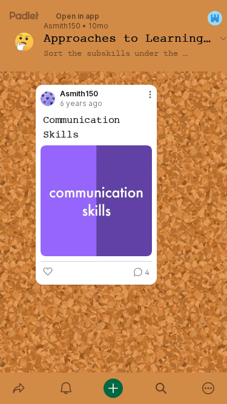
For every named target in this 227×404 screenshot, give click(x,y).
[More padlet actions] (208, 388)
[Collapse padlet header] (223, 38)
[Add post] (113, 388)
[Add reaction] (48, 271)
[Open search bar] (161, 388)
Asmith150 (62, 26)
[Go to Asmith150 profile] (48, 98)
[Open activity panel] (66, 388)
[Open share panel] (18, 388)
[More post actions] (142, 99)
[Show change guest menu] (215, 18)
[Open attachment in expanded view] (96, 200)
